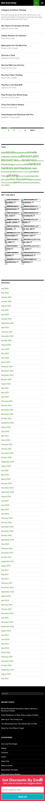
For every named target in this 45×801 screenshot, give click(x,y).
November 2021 (7, 414)
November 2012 (7, 661)
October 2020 (6, 457)
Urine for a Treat (8, 55)
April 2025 (5, 314)
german (15, 164)
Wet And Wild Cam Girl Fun (12, 65)
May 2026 (5, 293)
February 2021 (6, 444)
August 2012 (6, 674)
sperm (16, 182)
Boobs (24, 153)
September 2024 (7, 323)
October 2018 (6, 535)
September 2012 (7, 670)
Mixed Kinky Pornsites (9, 770)
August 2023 (6, 345)
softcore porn (5, 183)
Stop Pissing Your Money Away (14, 95)
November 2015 (7, 613)
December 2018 (7, 527)
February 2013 (6, 657)
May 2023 (5, 353)
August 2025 (6, 306)
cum (14, 156)
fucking (9, 164)
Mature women (7, 765)
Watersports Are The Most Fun (14, 45)
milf (18, 172)
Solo (11, 183)
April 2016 (5, 600)
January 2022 (6, 405)
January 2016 (6, 609)
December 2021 (7, 410)
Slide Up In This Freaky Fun (11, 719)
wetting (36, 183)
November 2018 (7, 531)
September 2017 (7, 561)
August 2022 (6, 384)
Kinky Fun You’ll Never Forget (12, 728)
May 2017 (5, 574)
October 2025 (6, 301)
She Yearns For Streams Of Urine (15, 26)
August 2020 (6, 466)
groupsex (21, 164)
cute (18, 156)
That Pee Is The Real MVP (12, 85)
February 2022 (6, 401)
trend (14, 68)
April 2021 (5, 436)
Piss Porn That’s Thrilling (11, 75)
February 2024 (6, 332)
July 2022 (5, 388)
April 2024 (5, 327)
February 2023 (6, 366)
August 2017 (6, 566)
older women (24, 172)
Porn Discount (17, 179)
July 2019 (5, 501)
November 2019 (7, 488)
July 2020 (5, 470)
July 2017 (5, 570)
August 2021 (6, 427)
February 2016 (6, 605)
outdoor (35, 171)
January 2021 (6, 449)
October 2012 (6, 665)
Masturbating (6, 172)
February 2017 (6, 583)
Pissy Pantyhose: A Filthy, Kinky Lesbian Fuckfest (19, 715)
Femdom (4, 752)
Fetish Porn (40, 160)
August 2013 (6, 631)
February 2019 (6, 518)
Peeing (4, 176)
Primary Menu (42, 3)
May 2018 (5, 544)
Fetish (33, 160)
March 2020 (5, 479)
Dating (3, 748)
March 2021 (5, 440)
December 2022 (7, 371)
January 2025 (6, 319)
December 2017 (7, 553)
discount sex (9, 160)
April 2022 (5, 397)
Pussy (28, 179)
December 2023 (7, 336)
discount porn (29, 156)
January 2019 (6, 522)
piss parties (5, 179)
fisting (3, 164)
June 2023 (5, 349)
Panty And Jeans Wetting (10, 774)
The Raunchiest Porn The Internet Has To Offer (19, 724)
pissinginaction (33, 176)
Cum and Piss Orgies (9, 744)
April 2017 (5, 579)
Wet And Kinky (8, 3)
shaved (38, 179)
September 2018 (7, 540)
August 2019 (6, 496)
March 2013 (5, 652)
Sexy (33, 180)
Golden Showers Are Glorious (13, 36)
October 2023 (6, 340)
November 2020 (7, 453)
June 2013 (5, 639)
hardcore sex (28, 168)
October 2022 (6, 379)
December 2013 (7, 622)
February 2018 (6, 548)
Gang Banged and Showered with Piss (17, 114)
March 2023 (5, 362)
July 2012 (5, 678)
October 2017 (6, 557)
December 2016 (7, 587)
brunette (32, 152)
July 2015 (5, 618)
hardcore (35, 164)
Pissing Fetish (22, 176)
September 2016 (7, 592)
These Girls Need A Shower (12, 105)
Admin (17, 58)
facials (26, 160)
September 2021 (7, 423)
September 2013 (7, 626)
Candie (16, 28)
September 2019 (7, 492)
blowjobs (18, 153)
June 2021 (5, 431)
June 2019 (5, 505)
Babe (3, 152)
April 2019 (5, 514)
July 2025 (5, 310)
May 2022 (5, 392)
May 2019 (5, 509)
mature (14, 172)
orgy (29, 172)
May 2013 (5, 644)
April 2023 (5, 358)
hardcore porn (10, 168)
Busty (10, 157)
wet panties (30, 183)
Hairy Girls (5, 761)
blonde (10, 152)
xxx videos (5, 185)
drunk (20, 160)
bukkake (4, 156)
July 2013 (5, 635)
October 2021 (6, 418)
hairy (26, 164)
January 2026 (6, 297)
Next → (33, 130)
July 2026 (5, 288)
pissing (12, 175)
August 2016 (6, 596)
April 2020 (5, 475)
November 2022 (7, 375)
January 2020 (6, 483)
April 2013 (5, 648)
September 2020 (7, 462)
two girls (23, 183)
